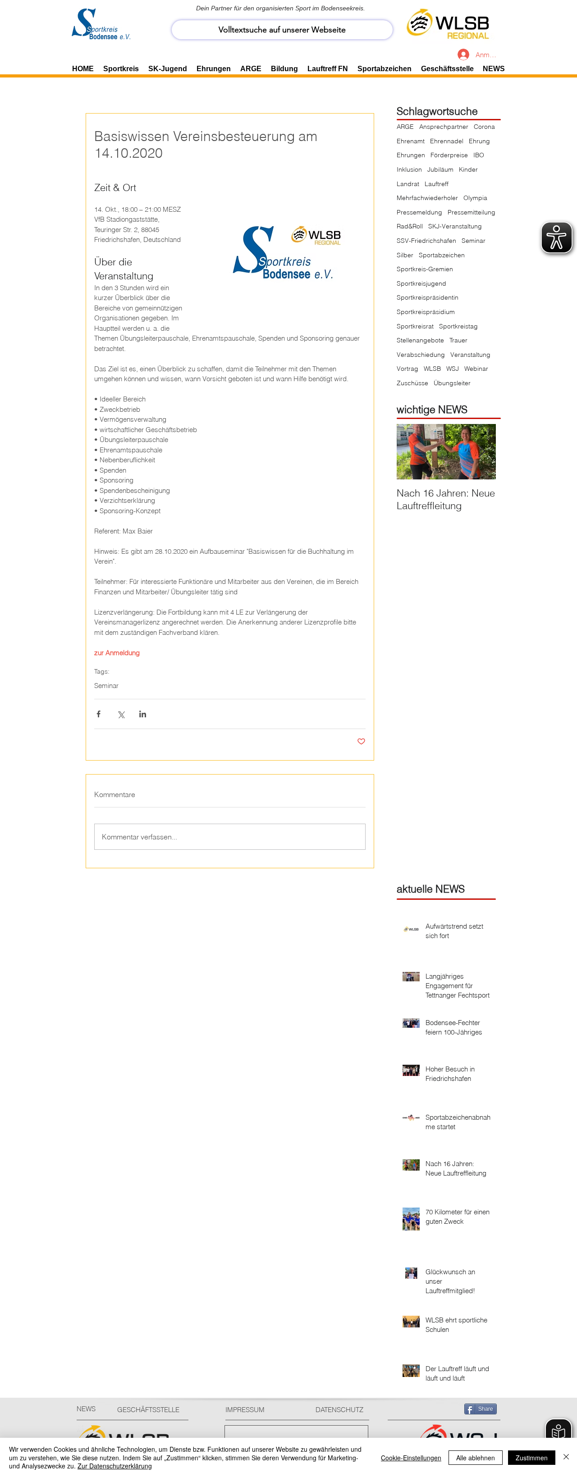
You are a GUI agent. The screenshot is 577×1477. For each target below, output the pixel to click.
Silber (405, 255)
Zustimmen (532, 1457)
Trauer (458, 340)
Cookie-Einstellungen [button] (411, 1457)
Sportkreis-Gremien (425, 269)
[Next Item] (481, 452)
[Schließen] (566, 1457)
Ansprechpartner (443, 127)
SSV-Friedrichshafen (426, 241)
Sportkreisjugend (421, 283)
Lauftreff (437, 184)
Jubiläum (440, 169)
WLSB (432, 369)
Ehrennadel (446, 141)
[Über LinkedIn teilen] (142, 714)
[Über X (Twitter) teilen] (120, 714)
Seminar (106, 686)
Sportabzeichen (442, 255)
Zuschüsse (412, 383)
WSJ (452, 369)
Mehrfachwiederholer (427, 198)
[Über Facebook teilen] (98, 714)
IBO (478, 155)
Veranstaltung (470, 355)
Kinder (468, 169)
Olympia (475, 198)
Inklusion (409, 169)
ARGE (405, 127)
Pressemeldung (419, 212)
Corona (484, 127)
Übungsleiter (452, 383)
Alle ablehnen (475, 1457)
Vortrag (407, 369)
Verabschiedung (421, 355)
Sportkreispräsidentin (427, 297)
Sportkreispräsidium (426, 312)
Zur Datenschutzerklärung (115, 1465)
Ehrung (479, 141)
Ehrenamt (411, 141)
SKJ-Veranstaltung (455, 226)
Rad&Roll (410, 226)
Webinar (476, 369)
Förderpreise (449, 155)
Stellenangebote (420, 340)
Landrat (408, 184)
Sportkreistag (458, 326)
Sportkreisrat (415, 326)
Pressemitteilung (471, 212)
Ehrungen (411, 155)
